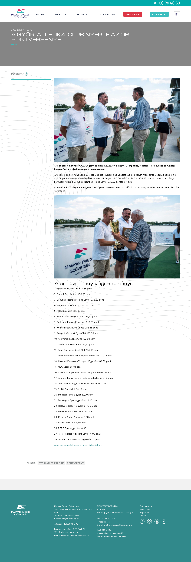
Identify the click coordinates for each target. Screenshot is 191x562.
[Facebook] (161, 3)
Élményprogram (106, 14)
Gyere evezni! (133, 14)
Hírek (14, 44)
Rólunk (40, 14)
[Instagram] (167, 3)
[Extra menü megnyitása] (177, 14)
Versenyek (61, 14)
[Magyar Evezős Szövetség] (20, 14)
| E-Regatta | (159, 14)
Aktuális (82, 14)
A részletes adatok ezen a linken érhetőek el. (78, 445)
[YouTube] (172, 3)
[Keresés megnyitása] (155, 3)
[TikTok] (178, 3)
